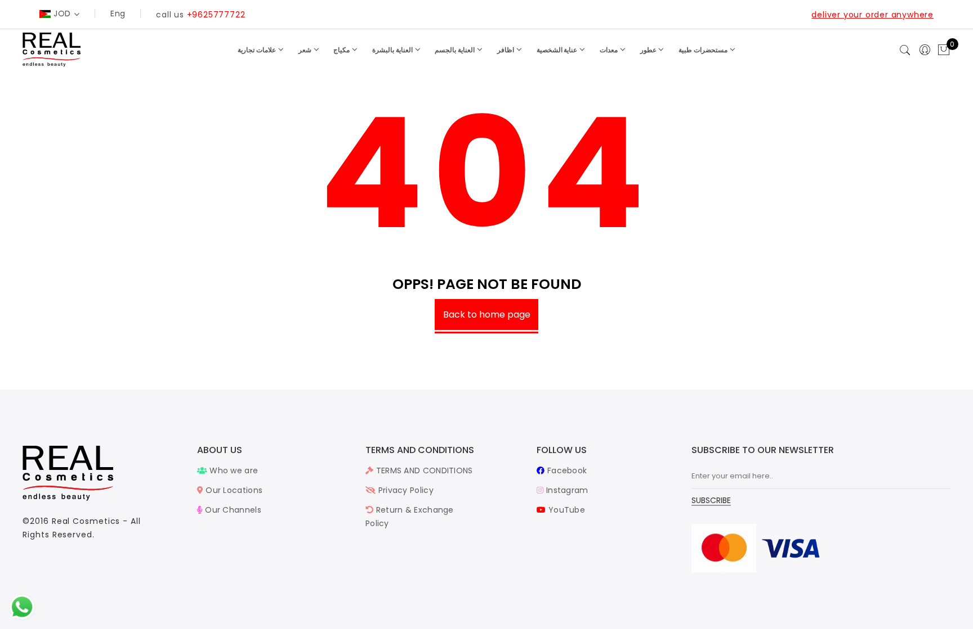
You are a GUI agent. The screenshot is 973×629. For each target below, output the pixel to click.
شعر (305, 50)
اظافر (506, 50)
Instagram (566, 490)
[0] (943, 50)
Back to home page (486, 314)
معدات (609, 50)
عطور (649, 50)
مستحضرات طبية (704, 50)
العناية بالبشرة (393, 50)
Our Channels (232, 509)
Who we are (232, 470)
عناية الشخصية (558, 50)
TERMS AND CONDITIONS (422, 470)
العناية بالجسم (455, 50)
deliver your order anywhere (872, 14)
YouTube (565, 509)
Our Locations (232, 490)
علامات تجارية (258, 50)
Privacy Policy (405, 490)
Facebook (566, 470)
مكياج (342, 50)
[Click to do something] (21, 606)
